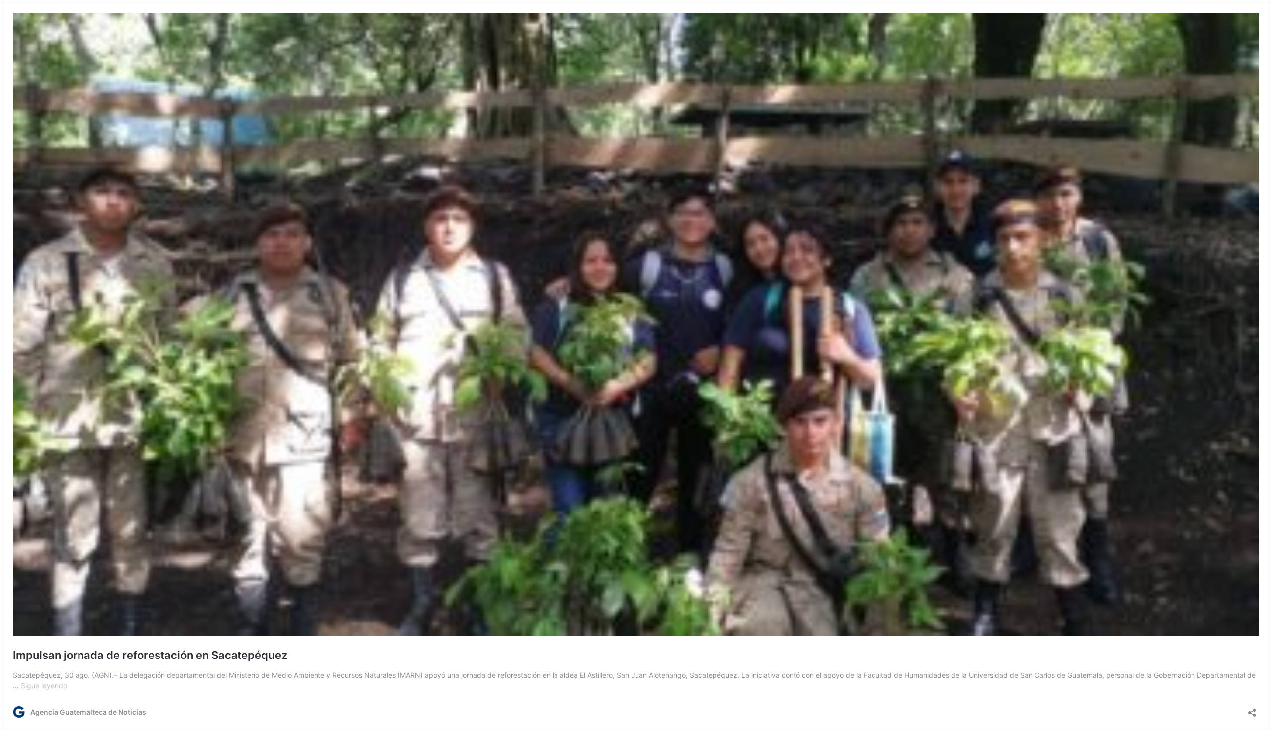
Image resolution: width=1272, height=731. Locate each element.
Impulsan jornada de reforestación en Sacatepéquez (150, 655)
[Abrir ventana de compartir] (1252, 709)
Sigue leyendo (44, 685)
